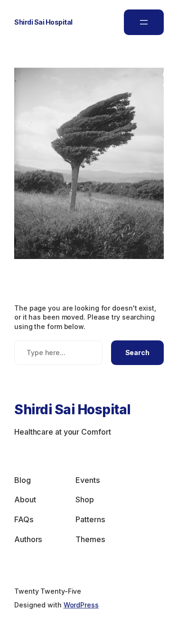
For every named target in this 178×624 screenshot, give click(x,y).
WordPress (81, 605)
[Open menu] (144, 22)
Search (137, 352)
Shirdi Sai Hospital (43, 22)
